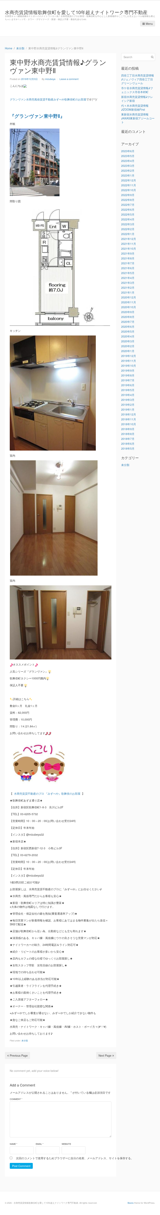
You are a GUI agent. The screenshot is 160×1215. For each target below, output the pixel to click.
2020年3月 (127, 341)
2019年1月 (127, 409)
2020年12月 (128, 297)
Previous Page (19, 1055)
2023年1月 (127, 175)
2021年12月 (128, 239)
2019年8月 (127, 375)
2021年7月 (127, 263)
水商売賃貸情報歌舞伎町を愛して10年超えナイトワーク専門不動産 (76, 12)
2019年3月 (127, 400)
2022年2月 (127, 229)
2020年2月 (127, 346)
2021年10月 (128, 248)
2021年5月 (127, 273)
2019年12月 (128, 356)
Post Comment (21, 1166)
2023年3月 (127, 166)
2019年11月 (128, 361)
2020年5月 (127, 331)
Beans (131, 1202)
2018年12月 (128, 414)
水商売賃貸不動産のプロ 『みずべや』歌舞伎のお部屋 (47, 793)
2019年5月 (127, 390)
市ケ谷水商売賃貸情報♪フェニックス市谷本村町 (137, 90)
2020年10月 (128, 307)
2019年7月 (127, 380)
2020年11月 (128, 302)
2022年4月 (127, 219)
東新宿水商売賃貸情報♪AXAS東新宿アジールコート (138, 118)
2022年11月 (128, 185)
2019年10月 (128, 365)
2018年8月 (127, 434)
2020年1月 (127, 351)
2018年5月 (127, 448)
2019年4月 (127, 395)
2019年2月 (127, 404)
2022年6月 (127, 209)
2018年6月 (127, 444)
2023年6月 (127, 151)
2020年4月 (127, 336)
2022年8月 (127, 200)
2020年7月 (127, 322)
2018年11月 (128, 419)
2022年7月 (127, 205)
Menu (149, 24)
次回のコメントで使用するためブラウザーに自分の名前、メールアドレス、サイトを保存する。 (74, 1158)
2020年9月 (127, 312)
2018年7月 (127, 439)
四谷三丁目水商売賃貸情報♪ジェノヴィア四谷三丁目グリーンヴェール (137, 79)
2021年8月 (127, 258)
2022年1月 (127, 234)
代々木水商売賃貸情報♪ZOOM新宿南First (134, 107)
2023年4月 (127, 161)
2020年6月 (127, 326)
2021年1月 (127, 292)
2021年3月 (127, 283)
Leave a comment (69, 79)
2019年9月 (127, 370)
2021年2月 (127, 287)
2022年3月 (127, 224)
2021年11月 (128, 244)
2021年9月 (127, 253)
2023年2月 (127, 170)
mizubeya (50, 79)
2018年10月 (128, 424)
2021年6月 (127, 268)
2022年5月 (127, 214)
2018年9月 (127, 429)
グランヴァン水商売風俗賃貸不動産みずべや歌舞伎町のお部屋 (48, 99)
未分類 (24, 1040)
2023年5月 (127, 156)
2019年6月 (127, 385)
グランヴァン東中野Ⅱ (37, 116)
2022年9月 (127, 195)
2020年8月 (127, 317)
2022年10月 (128, 190)
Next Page (105, 1055)
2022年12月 (128, 180)
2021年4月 (127, 278)
